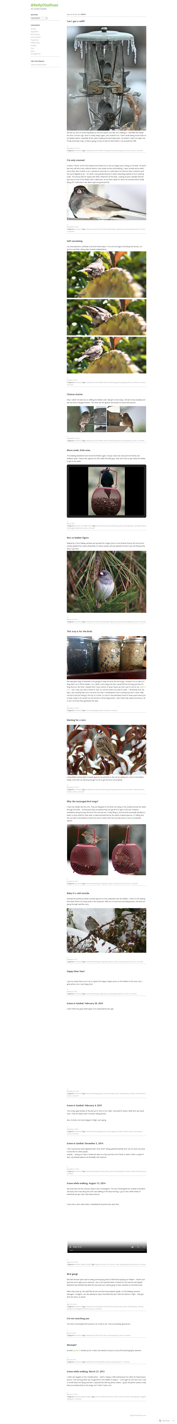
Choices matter (75, 394)
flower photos (35, 34)
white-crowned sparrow (136, 789)
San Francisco (110, 1277)
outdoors (122, 1414)
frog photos (35, 40)
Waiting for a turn (76, 720)
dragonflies (34, 32)
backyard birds (90, 150)
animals (33, 29)
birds (111, 150)
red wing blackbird (140, 526)
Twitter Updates (37, 61)
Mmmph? (72, 1360)
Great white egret (109, 1094)
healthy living (35, 43)
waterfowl (129, 1277)
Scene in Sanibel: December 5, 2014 (85, 1147)
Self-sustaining (74, 241)
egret (100, 1094)
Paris (32, 48)
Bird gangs (72, 1286)
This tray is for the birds (79, 631)
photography (130, 229)
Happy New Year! (76, 971)
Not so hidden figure (78, 537)
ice (124, 150)
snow (126, 789)
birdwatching (118, 150)
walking (122, 1277)
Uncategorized (35, 54)
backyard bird (100, 526)
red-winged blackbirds (74, 528)
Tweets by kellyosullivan (39, 65)
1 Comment (126, 1380)
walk (117, 1277)
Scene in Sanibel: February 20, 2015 (85, 1004)
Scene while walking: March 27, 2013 (86, 1389)
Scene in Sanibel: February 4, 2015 (84, 1106)
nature (116, 1414)
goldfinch (76, 1366)
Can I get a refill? (76, 21)
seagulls (143, 1414)
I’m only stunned (76, 160)
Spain (32, 51)
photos (137, 229)
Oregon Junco (120, 229)
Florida (101, 1175)
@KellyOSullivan (44, 5)
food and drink (36, 37)
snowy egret (137, 1135)
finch (101, 1350)
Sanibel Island (139, 1094)
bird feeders (99, 1322)
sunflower (136, 382)
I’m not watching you (78, 1333)
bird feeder (99, 150)
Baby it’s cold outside (78, 893)
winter (69, 792)
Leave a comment (137, 150)
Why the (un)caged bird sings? (82, 801)
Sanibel (132, 1094)
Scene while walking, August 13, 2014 (86, 1187)
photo (120, 441)
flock (111, 1414)
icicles (127, 150)
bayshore (98, 1277)
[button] (87, 419)
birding (106, 150)
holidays (33, 45)
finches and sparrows (115, 1322)
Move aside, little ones (78, 450)
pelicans (107, 1175)
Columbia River (104, 1414)
